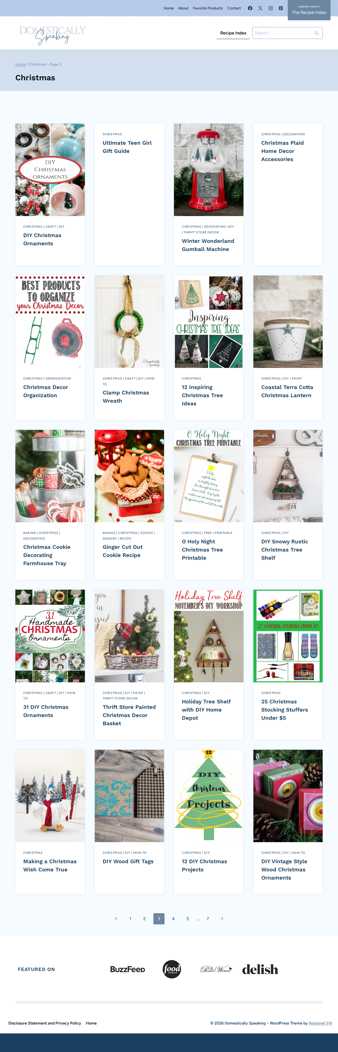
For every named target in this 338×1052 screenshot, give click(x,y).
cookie (146, 533)
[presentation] (50, 170)
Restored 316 (320, 1023)
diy (62, 226)
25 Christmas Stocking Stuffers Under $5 (284, 709)
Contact (234, 8)
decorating (215, 226)
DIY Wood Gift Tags (128, 861)
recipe (125, 538)
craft (51, 226)
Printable (224, 533)
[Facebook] (250, 8)
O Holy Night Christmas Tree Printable (202, 549)
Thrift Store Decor (201, 232)
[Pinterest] (280, 8)
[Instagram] (270, 8)
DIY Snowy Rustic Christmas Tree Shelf (284, 549)
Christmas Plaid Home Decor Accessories (282, 151)
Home (169, 8)
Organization (59, 378)
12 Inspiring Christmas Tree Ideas (202, 395)
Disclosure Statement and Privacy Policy (44, 1023)
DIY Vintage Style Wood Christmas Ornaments (284, 869)
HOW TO (140, 853)
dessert (110, 538)
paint (297, 378)
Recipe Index (233, 33)
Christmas (33, 226)
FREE (208, 533)
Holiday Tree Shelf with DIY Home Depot (206, 709)
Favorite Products (208, 8)
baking (29, 533)
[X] (260, 8)
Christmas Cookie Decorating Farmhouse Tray (47, 555)
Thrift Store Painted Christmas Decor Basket (129, 715)
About (183, 8)
